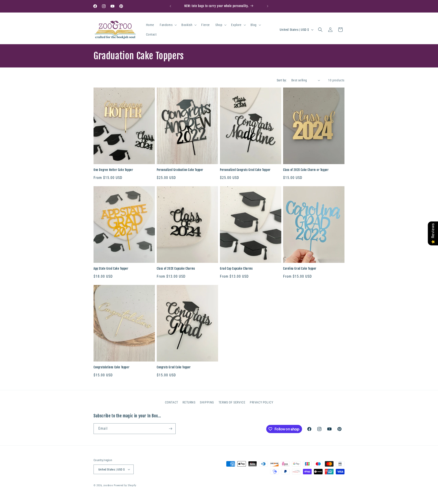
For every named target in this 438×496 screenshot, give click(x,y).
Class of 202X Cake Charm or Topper (305, 170)
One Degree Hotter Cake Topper (113, 170)
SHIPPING (207, 402)
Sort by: (282, 80)
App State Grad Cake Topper (111, 268)
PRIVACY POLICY (261, 402)
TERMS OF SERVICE (232, 402)
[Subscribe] (170, 428)
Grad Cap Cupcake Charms (236, 268)
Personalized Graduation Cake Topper (180, 170)
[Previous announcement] (170, 6)
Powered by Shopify (125, 485)
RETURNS (188, 402)
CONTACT (171, 402)
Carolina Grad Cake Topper (299, 268)
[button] (168, 25)
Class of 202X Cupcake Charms (176, 268)
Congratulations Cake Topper (111, 367)
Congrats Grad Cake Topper (174, 367)
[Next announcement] (268, 6)
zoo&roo (108, 485)
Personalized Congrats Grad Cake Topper (245, 170)
